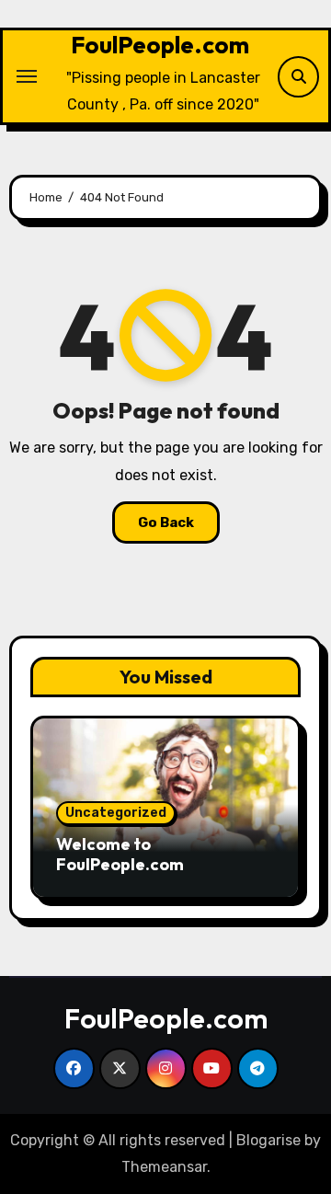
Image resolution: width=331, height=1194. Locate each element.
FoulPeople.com (160, 44)
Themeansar (164, 1167)
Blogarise (268, 1140)
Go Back (166, 522)
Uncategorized (115, 813)
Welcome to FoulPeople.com (120, 854)
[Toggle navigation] (26, 76)
